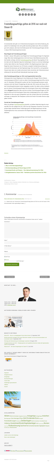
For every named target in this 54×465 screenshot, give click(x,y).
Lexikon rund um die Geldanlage (11, 435)
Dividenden (24, 182)
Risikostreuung (14, 425)
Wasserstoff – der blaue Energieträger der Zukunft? (15, 346)
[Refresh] (6, 259)
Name (6, 240)
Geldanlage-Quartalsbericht (10, 382)
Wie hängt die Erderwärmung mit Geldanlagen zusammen (17, 341)
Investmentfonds (17, 423)
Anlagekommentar (8, 374)
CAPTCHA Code (20, 261)
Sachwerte (24, 426)
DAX (24, 418)
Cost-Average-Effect (17, 418)
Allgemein (6, 372)
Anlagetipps (6, 376)
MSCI (37, 423)
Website (6, 251)
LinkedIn (26, 14)
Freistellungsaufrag (19, 104)
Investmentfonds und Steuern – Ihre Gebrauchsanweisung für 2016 (24, 170)
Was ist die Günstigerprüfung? (14, 165)
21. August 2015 (7, 21)
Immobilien (36, 421)
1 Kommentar (15, 21)
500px (29, 14)
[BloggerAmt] (28, 450)
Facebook (31, 14)
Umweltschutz (7, 427)
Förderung (31, 182)
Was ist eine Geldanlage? (9, 437)
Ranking (40, 423)
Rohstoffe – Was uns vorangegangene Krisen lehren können (17, 335)
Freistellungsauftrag (25, 60)
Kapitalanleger (7, 184)
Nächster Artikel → (44, 277)
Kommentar (7, 221)
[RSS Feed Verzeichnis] (12, 450)
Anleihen (19, 182)
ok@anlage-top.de (11, 305)
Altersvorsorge (14, 416)
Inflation (6, 384)
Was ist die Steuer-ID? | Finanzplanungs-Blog (14, 198)
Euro (28, 182)
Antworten (47, 199)
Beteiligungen (7, 418)
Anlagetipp (15, 182)
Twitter (34, 14)
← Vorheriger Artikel (9, 277)
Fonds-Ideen (7, 380)
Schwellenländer (33, 426)
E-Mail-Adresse (8, 245)
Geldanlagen (36, 182)
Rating (43, 423)
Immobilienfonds (43, 421)
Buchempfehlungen (8, 378)
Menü (27, 1)
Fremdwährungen (10, 421)
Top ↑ (48, 460)
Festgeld (41, 418)
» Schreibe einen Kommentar (25, 194)
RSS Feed (20, 14)
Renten (12, 184)
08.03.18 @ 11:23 (28, 198)
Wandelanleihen (13, 427)
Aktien (11, 182)
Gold (32, 421)
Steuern (13, 180)
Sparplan (42, 426)
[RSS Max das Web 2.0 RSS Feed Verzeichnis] (20, 450)
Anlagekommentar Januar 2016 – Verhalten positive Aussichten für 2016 (26, 172)
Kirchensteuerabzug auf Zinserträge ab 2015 (18, 168)
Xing (23, 14)
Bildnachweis (6, 153)
